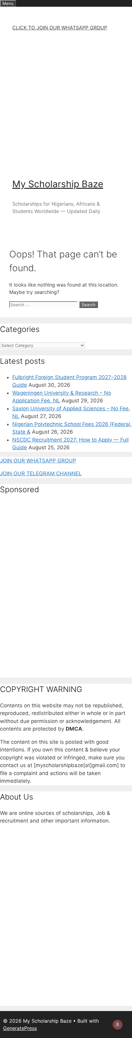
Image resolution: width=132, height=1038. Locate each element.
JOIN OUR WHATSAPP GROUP (38, 461)
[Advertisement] (66, 102)
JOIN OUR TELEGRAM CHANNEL (41, 473)
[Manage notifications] (117, 1024)
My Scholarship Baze (57, 183)
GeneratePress (20, 1028)
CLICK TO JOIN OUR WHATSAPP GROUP (59, 28)
